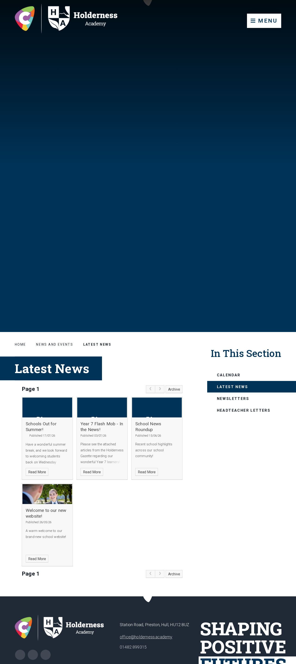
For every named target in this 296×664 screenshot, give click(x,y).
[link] (150, 389)
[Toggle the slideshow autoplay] (281, 295)
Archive (174, 389)
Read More (37, 472)
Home (20, 344)
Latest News (97, 344)
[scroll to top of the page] (148, 596)
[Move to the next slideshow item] (270, 295)
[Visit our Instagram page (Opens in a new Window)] (20, 655)
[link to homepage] (70, 20)
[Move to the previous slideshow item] (258, 295)
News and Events (54, 344)
